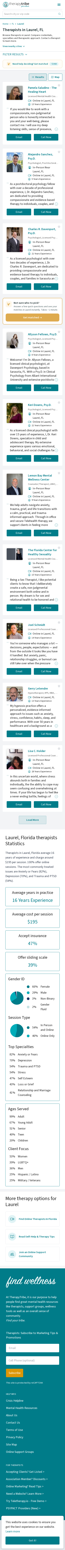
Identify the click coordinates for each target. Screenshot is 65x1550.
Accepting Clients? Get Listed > (25, 1472)
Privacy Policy (14, 1437)
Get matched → (32, 317)
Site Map (11, 1445)
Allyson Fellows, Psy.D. (42, 334)
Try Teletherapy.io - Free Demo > (26, 1501)
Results (39, 77)
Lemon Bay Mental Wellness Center (40, 478)
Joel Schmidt (36, 625)
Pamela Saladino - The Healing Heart (42, 90)
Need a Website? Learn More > (25, 1494)
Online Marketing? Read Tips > (25, 1486)
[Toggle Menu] (59, 4)
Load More (32, 820)
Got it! (32, 1540)
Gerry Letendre (38, 689)
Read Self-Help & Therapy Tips (36, 1236)
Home (5, 24)
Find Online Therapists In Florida (38, 1219)
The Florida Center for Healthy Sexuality (42, 552)
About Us (11, 1415)
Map (57, 77)
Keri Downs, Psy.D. (39, 405)
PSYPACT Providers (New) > (23, 1508)
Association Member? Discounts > (27, 1479)
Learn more (13, 1531)
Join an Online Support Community (32, 1254)
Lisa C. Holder (37, 751)
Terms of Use (14, 1430)
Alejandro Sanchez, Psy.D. (40, 156)
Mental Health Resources (21, 1408)
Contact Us (13, 1423)
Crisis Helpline (14, 1401)
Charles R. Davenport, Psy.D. (42, 231)
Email (19, 137)
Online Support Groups (20, 1452)
